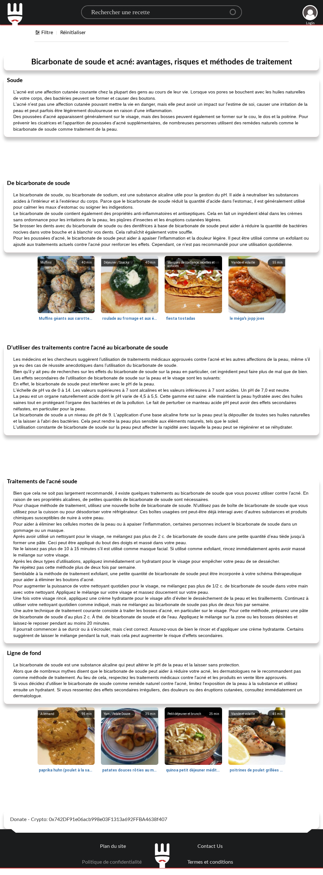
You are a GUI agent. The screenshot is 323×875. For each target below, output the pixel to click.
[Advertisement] (161, 158)
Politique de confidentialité (112, 862)
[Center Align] (235, 9)
